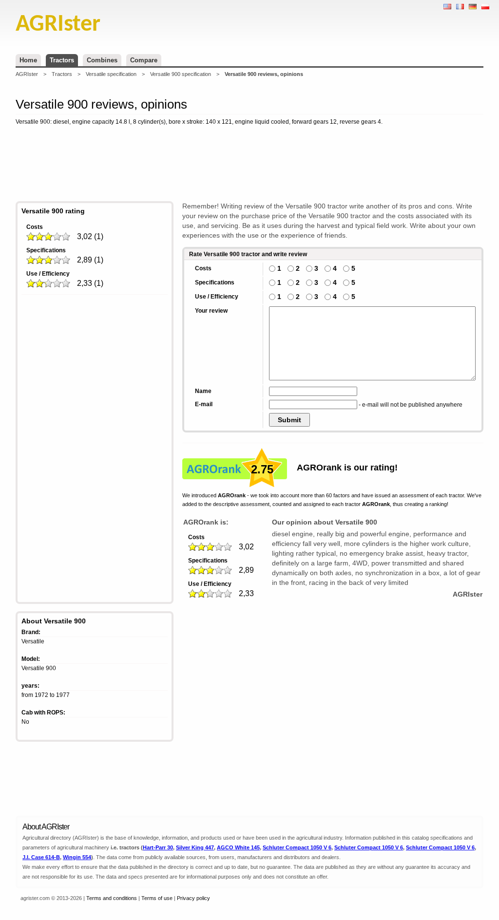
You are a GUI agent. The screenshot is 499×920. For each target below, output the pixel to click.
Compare (143, 60)
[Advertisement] (249, 165)
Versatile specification (111, 74)
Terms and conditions (111, 898)
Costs (34, 227)
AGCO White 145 (238, 847)
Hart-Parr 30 (158, 847)
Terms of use (157, 898)
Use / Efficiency (48, 273)
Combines (102, 60)
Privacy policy (193, 898)
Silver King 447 (195, 847)
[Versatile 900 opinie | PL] (485, 6)
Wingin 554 (77, 857)
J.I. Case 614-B (41, 857)
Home (28, 60)
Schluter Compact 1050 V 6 (297, 847)
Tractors (62, 60)
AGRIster (27, 74)
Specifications (46, 250)
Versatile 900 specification (180, 74)
